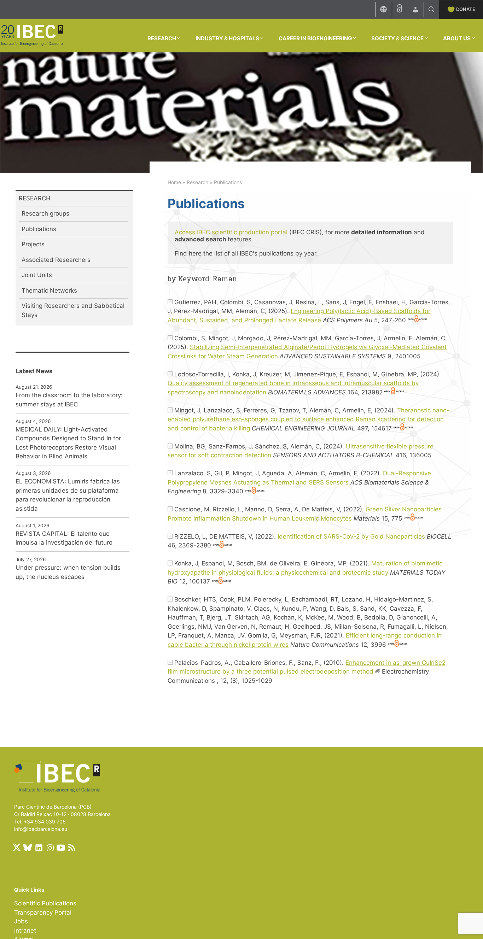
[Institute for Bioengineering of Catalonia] (32, 35)
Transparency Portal (42, 912)
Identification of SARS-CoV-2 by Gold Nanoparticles (351, 536)
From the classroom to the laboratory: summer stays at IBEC (69, 400)
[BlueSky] (27, 847)
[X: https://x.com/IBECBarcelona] (16, 847)
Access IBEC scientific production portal (231, 232)
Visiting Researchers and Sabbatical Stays (73, 310)
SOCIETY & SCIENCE (397, 38)
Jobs (21, 921)
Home (174, 182)
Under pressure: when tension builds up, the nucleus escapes (68, 572)
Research (197, 182)
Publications (39, 229)
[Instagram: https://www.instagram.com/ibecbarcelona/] (50, 847)
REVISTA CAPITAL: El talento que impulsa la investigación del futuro (64, 538)
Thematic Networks (49, 290)
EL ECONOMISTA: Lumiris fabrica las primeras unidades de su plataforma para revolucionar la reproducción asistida (68, 495)
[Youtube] (61, 847)
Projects (33, 244)
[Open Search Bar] (432, 9)
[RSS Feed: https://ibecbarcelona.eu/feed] (72, 847)
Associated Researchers (56, 259)
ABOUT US (457, 38)
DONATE (465, 9)
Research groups (45, 213)
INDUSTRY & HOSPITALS (227, 38)
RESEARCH (161, 38)
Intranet (25, 930)
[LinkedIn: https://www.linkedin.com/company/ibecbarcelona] (38, 847)
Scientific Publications (45, 903)
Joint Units (37, 274)
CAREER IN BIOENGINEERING (315, 38)
